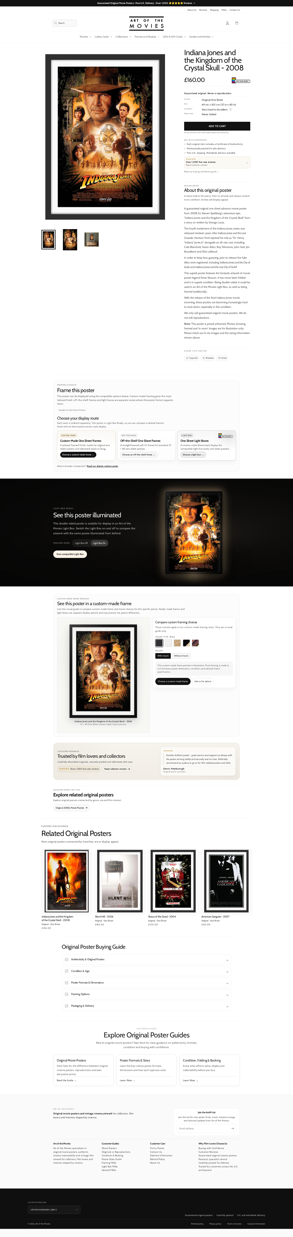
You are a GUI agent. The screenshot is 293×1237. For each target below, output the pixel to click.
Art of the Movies (43, 1224)
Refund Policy (157, 1159)
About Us (192, 10)
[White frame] (168, 643)
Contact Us (235, 10)
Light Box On (99, 543)
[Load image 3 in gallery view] (91, 239)
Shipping (214, 10)
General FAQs (109, 1170)
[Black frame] (159, 643)
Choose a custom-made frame (173, 681)
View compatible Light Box (70, 554)
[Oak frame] (177, 643)
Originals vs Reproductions (116, 1152)
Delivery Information (161, 1155)
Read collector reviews (115, 769)
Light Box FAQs (110, 1166)
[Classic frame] (195, 643)
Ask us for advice (202, 681)
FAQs (224, 10)
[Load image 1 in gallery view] (48, 239)
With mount (163, 655)
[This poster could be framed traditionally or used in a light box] (240, 80)
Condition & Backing (112, 1155)
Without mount (181, 655)
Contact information (256, 1224)
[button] (64, 23)
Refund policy (197, 1224)
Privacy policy (215, 1224)
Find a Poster (157, 1148)
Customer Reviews (208, 1152)
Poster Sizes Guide (112, 1159)
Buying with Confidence (211, 1148)
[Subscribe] (232, 1128)
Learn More (126, 1080)
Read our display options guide (102, 466)
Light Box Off (81, 543)
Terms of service (234, 1224)
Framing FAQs (109, 1162)
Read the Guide (65, 1080)
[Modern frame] (186, 643)
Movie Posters (109, 1148)
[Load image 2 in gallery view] (70, 239)
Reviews (203, 10)
